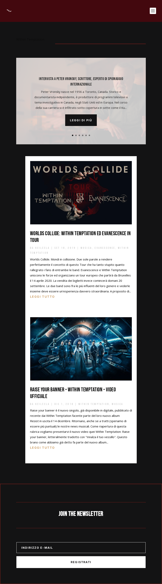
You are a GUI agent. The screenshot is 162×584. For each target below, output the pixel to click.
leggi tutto (42, 297)
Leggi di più (81, 120)
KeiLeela (42, 248)
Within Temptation (93, 404)
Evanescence (105, 248)
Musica (86, 248)
